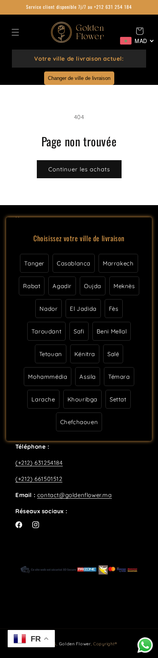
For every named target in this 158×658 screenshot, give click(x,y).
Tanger (34, 263)
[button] (15, 32)
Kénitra (84, 354)
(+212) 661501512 (39, 478)
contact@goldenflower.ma (74, 495)
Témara (119, 376)
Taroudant (46, 331)
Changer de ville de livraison (79, 78)
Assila (87, 376)
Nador (49, 308)
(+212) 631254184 (39, 462)
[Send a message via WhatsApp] (145, 645)
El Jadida (83, 308)
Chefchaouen (79, 422)
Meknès (124, 286)
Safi (79, 331)
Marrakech (118, 263)
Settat (118, 399)
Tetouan (50, 354)
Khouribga (82, 399)
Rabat (31, 286)
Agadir (62, 286)
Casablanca (74, 263)
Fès (113, 308)
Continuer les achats (79, 169)
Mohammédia (47, 376)
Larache (43, 399)
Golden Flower (75, 643)
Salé (113, 354)
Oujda (92, 286)
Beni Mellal (112, 331)
